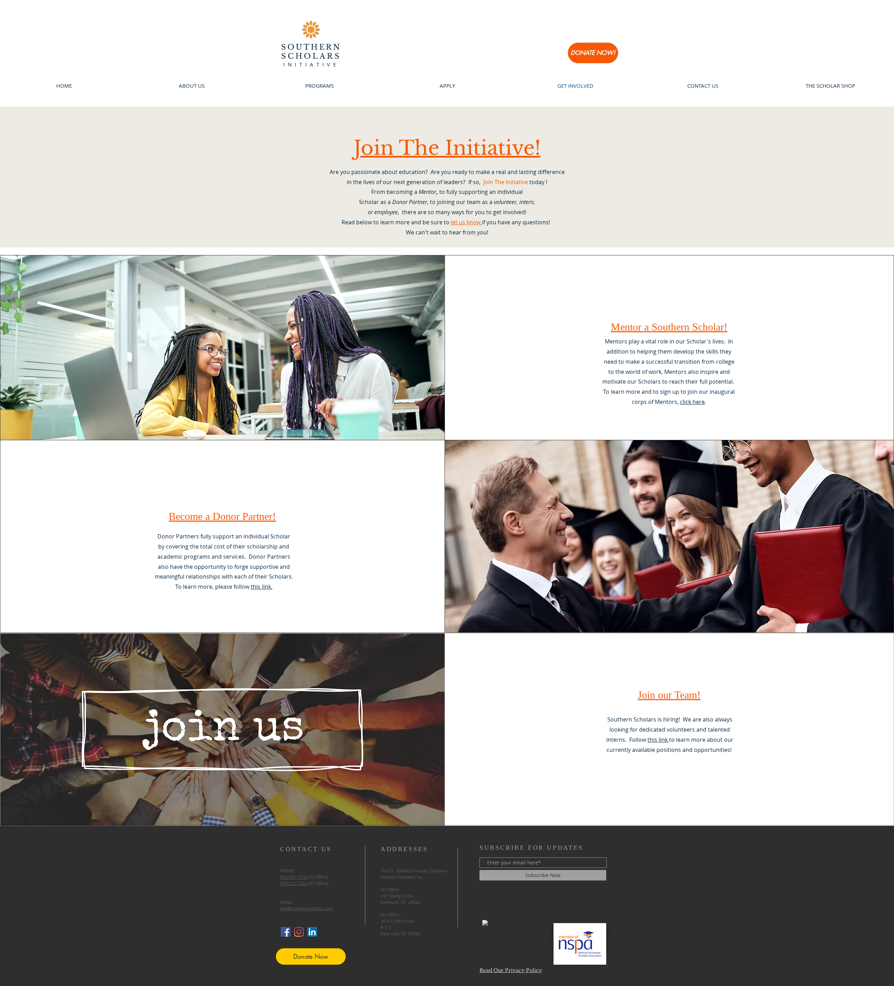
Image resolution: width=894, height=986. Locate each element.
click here (692, 402)
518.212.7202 (293, 883)
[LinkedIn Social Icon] (312, 932)
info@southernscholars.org (306, 908)
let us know (466, 222)
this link (658, 740)
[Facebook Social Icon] (286, 932)
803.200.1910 (293, 877)
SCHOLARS (311, 56)
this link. (261, 586)
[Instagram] (299, 932)
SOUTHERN (311, 47)
